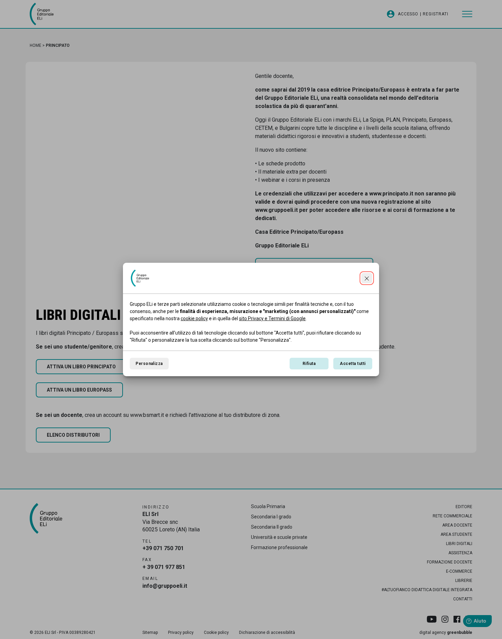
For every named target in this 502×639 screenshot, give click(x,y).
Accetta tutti (352, 363)
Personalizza (149, 363)
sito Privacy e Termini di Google (272, 318)
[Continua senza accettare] (366, 278)
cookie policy (194, 318)
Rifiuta (309, 363)
